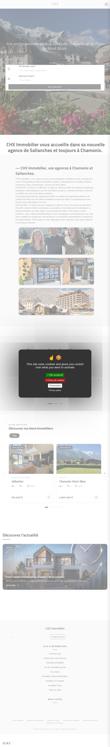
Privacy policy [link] (55, 390)
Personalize (55, 385)
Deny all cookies (56, 380)
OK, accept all (56, 375)
